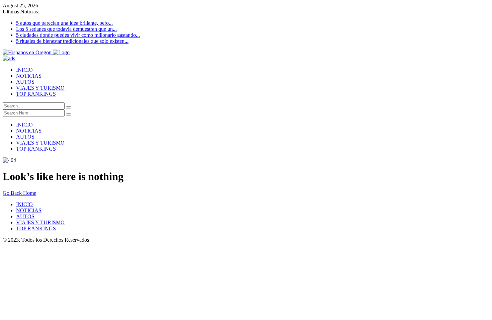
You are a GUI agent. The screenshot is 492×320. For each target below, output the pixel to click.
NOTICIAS (29, 76)
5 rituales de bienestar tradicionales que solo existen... (72, 41)
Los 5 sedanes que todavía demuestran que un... (66, 29)
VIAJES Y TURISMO (40, 88)
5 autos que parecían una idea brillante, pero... (64, 23)
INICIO (24, 70)
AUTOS (25, 82)
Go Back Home (19, 193)
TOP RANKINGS (36, 94)
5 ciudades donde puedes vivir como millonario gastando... (78, 35)
